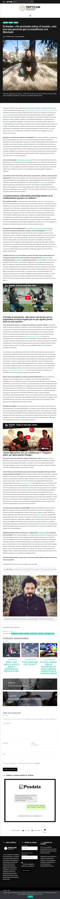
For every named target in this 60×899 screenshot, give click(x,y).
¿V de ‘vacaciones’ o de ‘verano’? (30, 663)
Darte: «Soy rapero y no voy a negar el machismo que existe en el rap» (11, 666)
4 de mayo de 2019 (12, 659)
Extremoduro (28, 483)
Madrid (20, 260)
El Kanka (27, 633)
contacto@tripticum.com (47, 866)
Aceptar (30, 896)
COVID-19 (21, 633)
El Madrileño (42, 532)
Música (11, 22)
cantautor (14, 633)
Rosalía (39, 514)
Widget (16, 22)
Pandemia (40, 633)
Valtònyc (28, 336)
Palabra (5, 22)
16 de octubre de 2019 (49, 659)
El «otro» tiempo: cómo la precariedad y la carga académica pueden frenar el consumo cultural (48, 667)
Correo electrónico (34, 745)
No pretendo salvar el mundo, (17, 370)
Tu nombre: (25, 845)
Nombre (6, 743)
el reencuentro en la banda (24, 160)
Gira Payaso (34, 633)
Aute (21, 483)
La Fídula (41, 182)
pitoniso (38, 260)
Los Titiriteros (36, 336)
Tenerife (5, 115)
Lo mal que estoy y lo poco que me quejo (38, 228)
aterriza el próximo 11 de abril (40, 110)
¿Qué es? (37, 763)
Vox (16, 260)
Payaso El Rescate (49, 633)
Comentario (7, 723)
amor (54, 246)
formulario (51, 860)
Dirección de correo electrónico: (27, 853)
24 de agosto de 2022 (30, 659)
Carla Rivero (20, 36)
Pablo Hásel (46, 258)
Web (4, 754)
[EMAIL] (11, 2)
